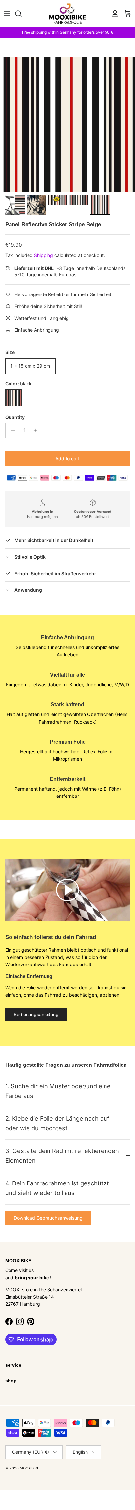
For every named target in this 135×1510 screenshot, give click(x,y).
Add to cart (67, 458)
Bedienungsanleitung (36, 1014)
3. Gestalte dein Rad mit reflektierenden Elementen (62, 1155)
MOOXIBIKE (29, 1468)
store (27, 1289)
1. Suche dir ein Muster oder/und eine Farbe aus (58, 1090)
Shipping (43, 255)
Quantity (15, 417)
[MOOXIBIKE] (68, 13)
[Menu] (7, 14)
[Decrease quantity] (11, 430)
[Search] (21, 14)
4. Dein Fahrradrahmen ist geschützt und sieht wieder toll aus (57, 1188)
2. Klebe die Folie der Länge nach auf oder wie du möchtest (57, 1123)
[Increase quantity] (37, 430)
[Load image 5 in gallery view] (67, 124)
